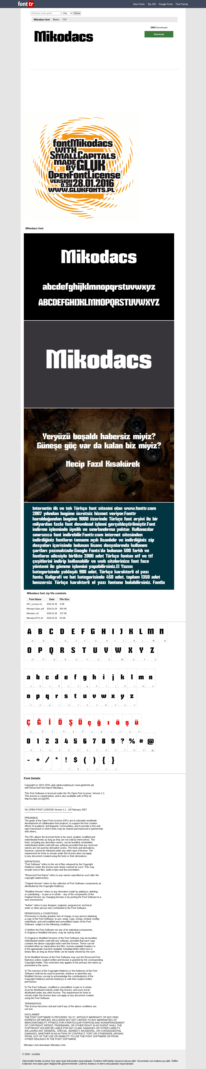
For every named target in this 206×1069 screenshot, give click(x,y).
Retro (56, 19)
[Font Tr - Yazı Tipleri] (26, 4)
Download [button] (159, 34)
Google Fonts (166, 4)
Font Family (182, 4)
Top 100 (152, 4)
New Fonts (139, 4)
